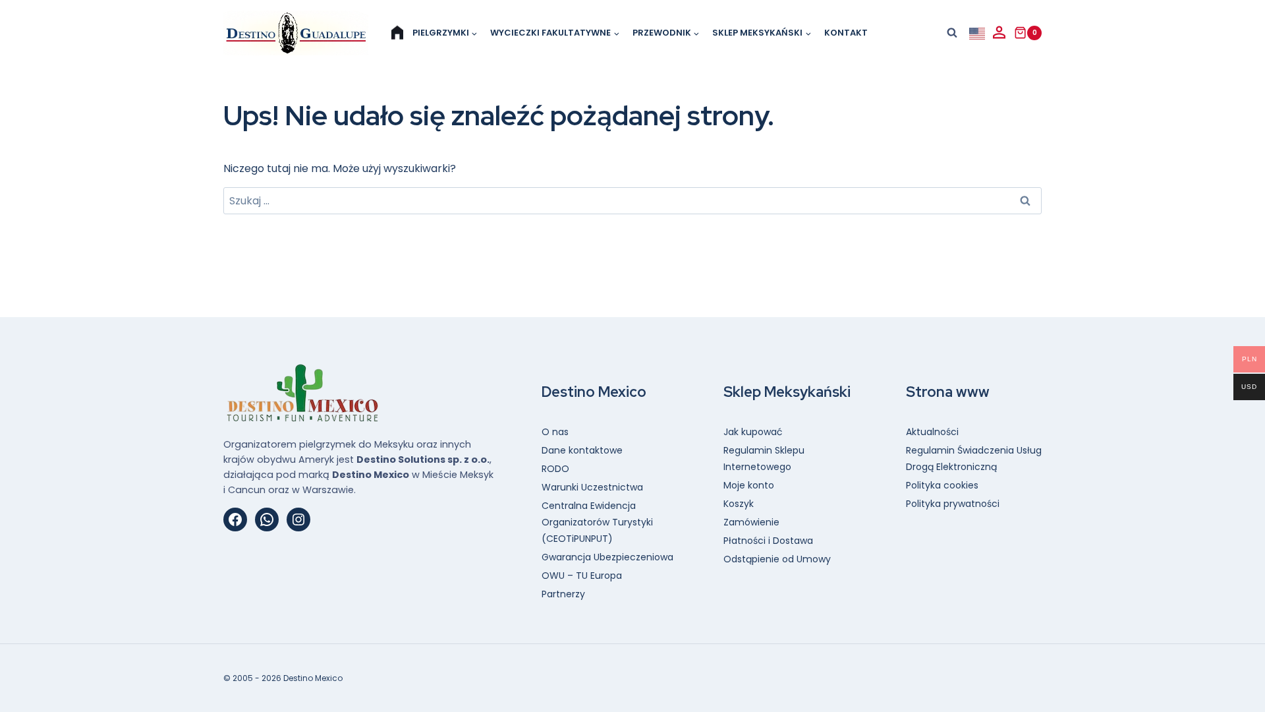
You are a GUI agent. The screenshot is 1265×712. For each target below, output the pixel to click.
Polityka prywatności (952, 503)
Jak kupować (753, 431)
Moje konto (748, 485)
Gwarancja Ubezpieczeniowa (607, 557)
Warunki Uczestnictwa (592, 487)
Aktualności (932, 431)
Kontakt (846, 32)
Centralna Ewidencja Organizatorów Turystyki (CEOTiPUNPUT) (597, 522)
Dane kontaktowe (582, 450)
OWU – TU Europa (582, 575)
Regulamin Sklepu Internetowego (763, 458)
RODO (555, 468)
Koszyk (738, 503)
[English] (977, 33)
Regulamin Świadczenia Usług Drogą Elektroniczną (974, 458)
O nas (555, 431)
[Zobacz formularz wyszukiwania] (952, 33)
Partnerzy (563, 594)
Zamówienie (751, 522)
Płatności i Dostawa (768, 540)
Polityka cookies (942, 485)
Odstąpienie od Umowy (777, 559)
